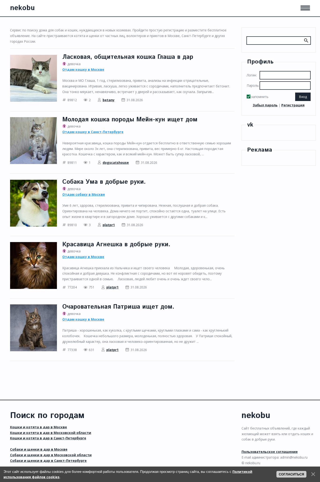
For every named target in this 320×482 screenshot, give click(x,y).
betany (109, 100)
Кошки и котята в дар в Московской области (50, 432)
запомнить (259, 96)
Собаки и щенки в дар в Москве (38, 449)
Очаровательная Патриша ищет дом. (118, 307)
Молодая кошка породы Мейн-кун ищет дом (129, 119)
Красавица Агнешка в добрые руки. (116, 244)
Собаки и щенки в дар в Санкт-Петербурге (48, 460)
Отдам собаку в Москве (83, 194)
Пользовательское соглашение (270, 451)
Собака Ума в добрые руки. (104, 182)
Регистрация (293, 105)
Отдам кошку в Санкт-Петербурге (92, 132)
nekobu (22, 8)
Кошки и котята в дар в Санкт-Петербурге (48, 438)
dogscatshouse (116, 162)
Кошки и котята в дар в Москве (38, 427)
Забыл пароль (265, 105)
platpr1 (109, 225)
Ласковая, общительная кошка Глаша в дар (127, 57)
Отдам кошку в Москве (83, 69)
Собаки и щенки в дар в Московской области (51, 455)
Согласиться (291, 474)
